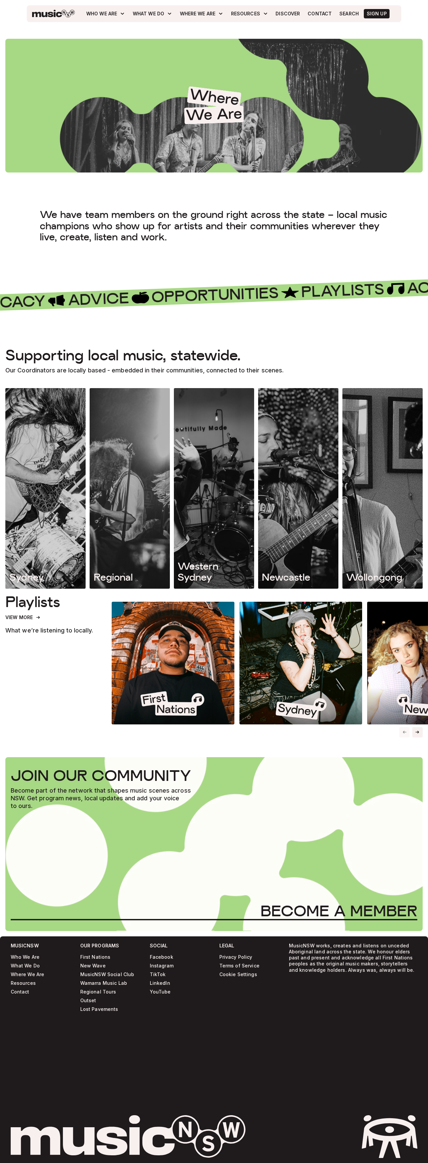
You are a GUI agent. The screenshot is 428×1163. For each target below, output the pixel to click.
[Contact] (319, 13)
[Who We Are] (105, 13)
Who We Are (25, 957)
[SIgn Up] (377, 13)
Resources (23, 983)
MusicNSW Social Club (107, 974)
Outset (88, 1001)
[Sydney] (45, 488)
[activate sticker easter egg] (389, 1136)
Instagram (162, 966)
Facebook (161, 957)
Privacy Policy (235, 957)
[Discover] (288, 13)
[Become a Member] (338, 911)
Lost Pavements (99, 1009)
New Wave (93, 966)
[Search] (349, 13)
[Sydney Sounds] (300, 663)
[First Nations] (173, 663)
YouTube (160, 992)
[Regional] (130, 488)
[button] (417, 732)
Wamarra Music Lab (103, 983)
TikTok (158, 974)
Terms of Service (239, 966)
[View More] (23, 617)
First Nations (95, 957)
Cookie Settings (238, 974)
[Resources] (249, 13)
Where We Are (27, 974)
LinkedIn (160, 983)
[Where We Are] (201, 13)
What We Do (25, 966)
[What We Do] (152, 13)
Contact (20, 992)
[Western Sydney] (214, 488)
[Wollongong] (382, 488)
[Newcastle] (298, 488)
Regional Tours (98, 992)
